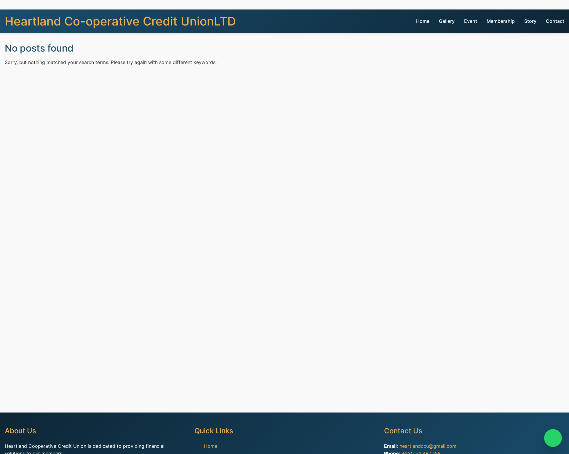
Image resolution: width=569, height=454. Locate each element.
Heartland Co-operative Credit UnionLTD (120, 21)
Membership (501, 21)
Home (422, 21)
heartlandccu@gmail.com (427, 446)
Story (530, 21)
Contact (555, 21)
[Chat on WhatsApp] (553, 438)
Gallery (447, 21)
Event (470, 21)
